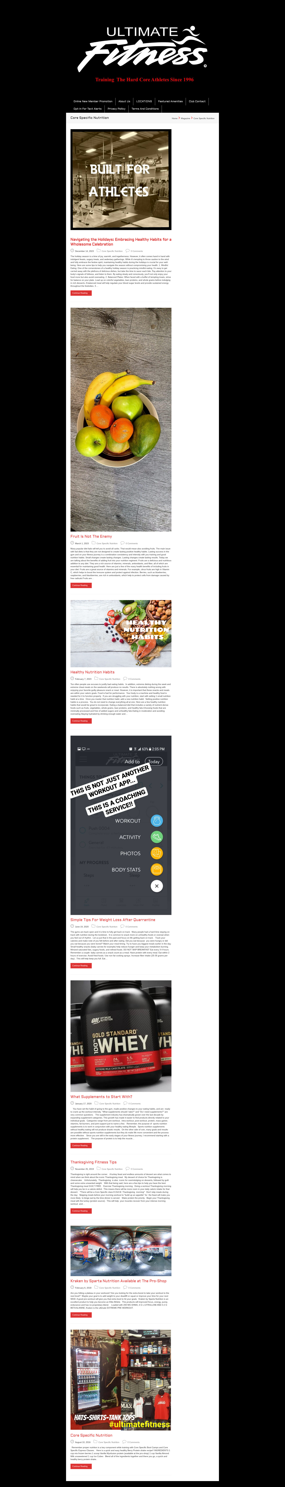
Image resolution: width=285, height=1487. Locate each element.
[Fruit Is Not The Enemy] (121, 420)
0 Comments (137, 251)
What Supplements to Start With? (101, 1097)
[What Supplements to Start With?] (121, 1036)
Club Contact (197, 101)
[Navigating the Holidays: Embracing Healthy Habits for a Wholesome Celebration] (121, 179)
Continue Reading (81, 293)
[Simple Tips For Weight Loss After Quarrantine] (121, 825)
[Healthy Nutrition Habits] (121, 633)
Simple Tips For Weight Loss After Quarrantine (113, 920)
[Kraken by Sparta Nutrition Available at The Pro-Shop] (121, 1251)
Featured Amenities (170, 101)
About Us (124, 101)
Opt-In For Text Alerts (87, 109)
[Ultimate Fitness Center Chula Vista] (142, 57)
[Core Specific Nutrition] (121, 1380)
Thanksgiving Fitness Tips (94, 1162)
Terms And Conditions (145, 109)
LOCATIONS (144, 101)
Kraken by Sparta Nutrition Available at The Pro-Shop (119, 1281)
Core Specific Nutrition (112, 251)
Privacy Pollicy (116, 109)
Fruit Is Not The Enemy (91, 536)
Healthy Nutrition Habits (93, 672)
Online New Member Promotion (92, 101)
